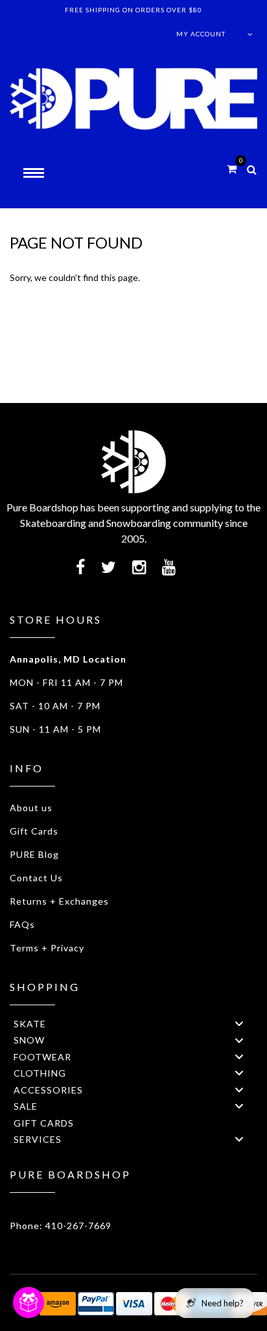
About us (31, 807)
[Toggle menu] (239, 1024)
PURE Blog (34, 854)
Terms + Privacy (47, 947)
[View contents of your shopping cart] (232, 168)
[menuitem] (133, 1023)
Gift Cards (34, 830)
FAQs (22, 924)
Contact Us (36, 877)
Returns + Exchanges (59, 901)
